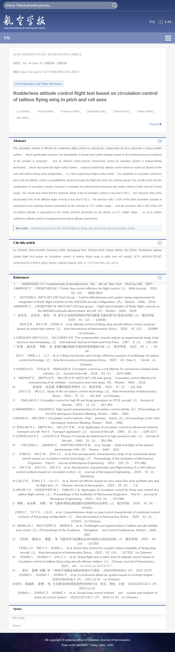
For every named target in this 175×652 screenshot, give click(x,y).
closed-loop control (104, 228)
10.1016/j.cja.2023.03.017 (96, 566)
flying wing (87, 228)
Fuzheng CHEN (70, 111)
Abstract (16, 625)
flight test (75, 228)
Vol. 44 (27, 63)
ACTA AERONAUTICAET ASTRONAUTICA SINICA (47, 54)
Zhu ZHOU (22, 117)
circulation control (40, 228)
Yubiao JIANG (145, 111)
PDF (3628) (18, 618)
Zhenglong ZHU (96, 111)
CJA (168, 22)
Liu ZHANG (23, 111)
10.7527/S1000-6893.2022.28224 (100, 263)
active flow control (59, 228)
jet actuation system (124, 228)
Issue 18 (37, 63)
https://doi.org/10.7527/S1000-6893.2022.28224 (49, 72)
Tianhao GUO (121, 111)
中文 (152, 21)
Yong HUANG (45, 111)
